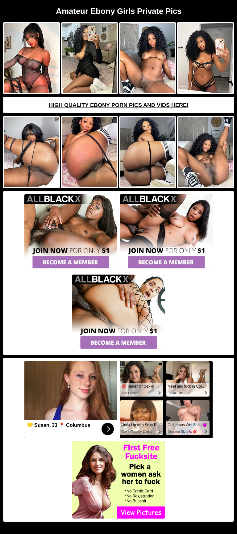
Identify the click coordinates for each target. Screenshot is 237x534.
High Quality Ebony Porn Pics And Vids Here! (119, 105)
